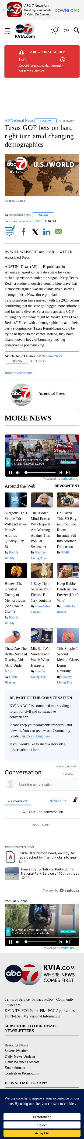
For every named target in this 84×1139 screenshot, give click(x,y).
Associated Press (20, 214)
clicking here (40, 736)
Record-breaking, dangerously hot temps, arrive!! (40, 68)
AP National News (49, 356)
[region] (42, 829)
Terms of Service (17, 999)
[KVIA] (30, 30)
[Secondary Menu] (11, 30)
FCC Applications (61, 1011)
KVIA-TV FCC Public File (25, 1011)
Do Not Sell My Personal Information (32, 1016)
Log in (60, 766)
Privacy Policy (43, 999)
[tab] (18, 801)
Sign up (71, 766)
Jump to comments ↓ (20, 373)
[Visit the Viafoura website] (69, 890)
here (36, 750)
